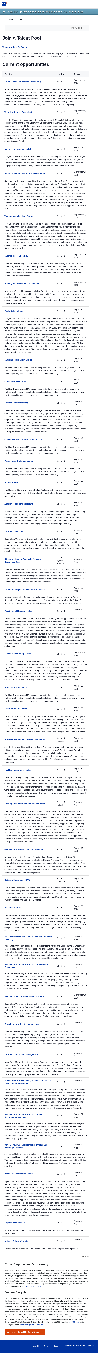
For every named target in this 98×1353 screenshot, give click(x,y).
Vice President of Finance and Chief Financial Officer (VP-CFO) (28, 938)
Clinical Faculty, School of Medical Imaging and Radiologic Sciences (25, 1146)
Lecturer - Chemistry (13, 531)
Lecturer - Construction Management (21, 1055)
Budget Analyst (11, 482)
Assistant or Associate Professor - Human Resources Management (23, 1115)
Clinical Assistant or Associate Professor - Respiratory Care (23, 560)
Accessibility (37, 1346)
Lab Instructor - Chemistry (16, 256)
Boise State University (87, 1345)
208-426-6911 (74, 1322)
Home (11, 19)
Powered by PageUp (85, 1256)
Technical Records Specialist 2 (18, 112)
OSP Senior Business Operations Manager (23, 849)
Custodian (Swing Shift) (15, 381)
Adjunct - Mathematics (14, 1223)
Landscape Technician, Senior (18, 360)
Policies (55, 1346)
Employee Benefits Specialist (17, 149)
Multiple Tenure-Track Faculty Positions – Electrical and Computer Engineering (27, 1082)
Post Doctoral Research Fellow (18, 611)
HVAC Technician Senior (15, 687)
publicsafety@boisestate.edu (32, 1325)
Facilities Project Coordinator (17, 770)
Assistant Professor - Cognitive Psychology (24, 996)
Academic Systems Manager (17, 403)
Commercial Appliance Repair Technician (23, 439)
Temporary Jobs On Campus (15, 47)
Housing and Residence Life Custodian (22, 284)
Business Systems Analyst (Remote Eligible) (24, 739)
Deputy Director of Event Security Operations (24, 173)
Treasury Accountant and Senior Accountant (24, 804)
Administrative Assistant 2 (16, 709)
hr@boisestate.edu (33, 1286)
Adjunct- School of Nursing (16, 1241)
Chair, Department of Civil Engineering (21, 1024)
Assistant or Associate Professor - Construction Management (26, 965)
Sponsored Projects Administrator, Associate (24, 590)
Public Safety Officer (13, 311)
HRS (21, 19)
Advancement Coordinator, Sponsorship (22, 82)
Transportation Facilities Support (19, 216)
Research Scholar (12, 908)
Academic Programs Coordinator (19, 504)
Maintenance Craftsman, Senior (18, 461)
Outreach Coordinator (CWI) (17, 880)
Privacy (46, 1346)
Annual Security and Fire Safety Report (23, 1332)
